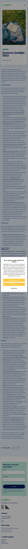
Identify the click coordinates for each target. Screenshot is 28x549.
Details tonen (14, 288)
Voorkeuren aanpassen (14, 280)
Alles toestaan (14, 284)
